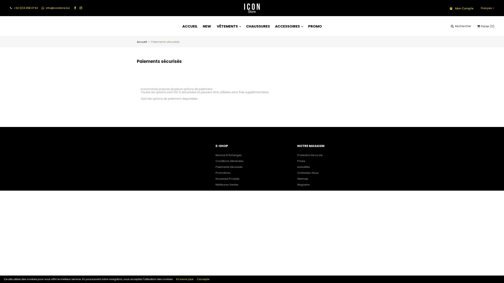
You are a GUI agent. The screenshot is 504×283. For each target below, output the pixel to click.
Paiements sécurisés (229, 167)
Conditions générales (230, 161)
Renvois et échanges (229, 155)
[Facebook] (75, 7)
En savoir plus (185, 279)
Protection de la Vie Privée (310, 158)
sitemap (302, 179)
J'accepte (202, 279)
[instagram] (81, 7)
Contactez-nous (308, 173)
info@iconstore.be (57, 8)
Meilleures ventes (227, 185)
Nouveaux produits (227, 179)
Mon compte (464, 8)
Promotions (223, 173)
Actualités (303, 167)
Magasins (303, 185)
